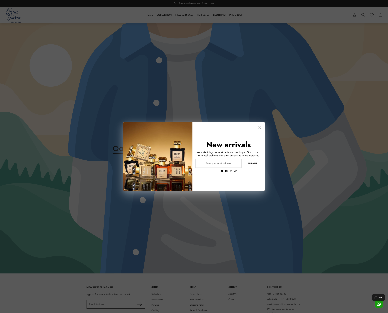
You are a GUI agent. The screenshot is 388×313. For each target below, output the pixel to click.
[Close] (259, 127)
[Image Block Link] (157, 156)
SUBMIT (253, 163)
